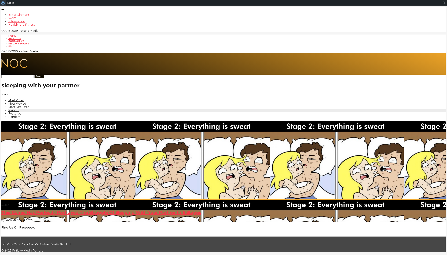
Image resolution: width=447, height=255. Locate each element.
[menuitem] (3, 3)
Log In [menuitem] (10, 2)
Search (39, 76)
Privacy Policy (19, 43)
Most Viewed (17, 103)
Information (16, 21)
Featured (15, 113)
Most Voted (16, 100)
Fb (10, 46)
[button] (2, 54)
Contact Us (16, 41)
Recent (13, 110)
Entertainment (18, 14)
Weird (12, 18)
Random (14, 117)
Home (12, 36)
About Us (14, 38)
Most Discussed (19, 107)
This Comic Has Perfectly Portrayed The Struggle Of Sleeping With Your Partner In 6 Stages (101, 212)
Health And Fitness (21, 24)
